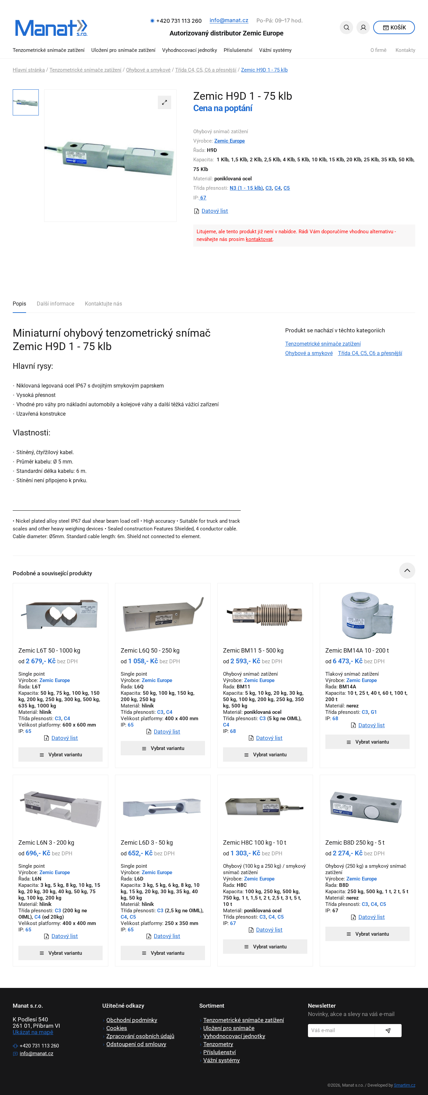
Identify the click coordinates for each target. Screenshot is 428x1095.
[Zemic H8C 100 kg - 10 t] (265, 806)
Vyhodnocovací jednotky (189, 50)
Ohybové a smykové (148, 70)
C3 (268, 188)
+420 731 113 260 (39, 1046)
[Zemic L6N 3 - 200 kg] (60, 806)
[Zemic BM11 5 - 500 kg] (265, 615)
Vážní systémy (275, 50)
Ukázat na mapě (33, 1032)
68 (232, 731)
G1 (374, 712)
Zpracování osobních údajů (140, 1036)
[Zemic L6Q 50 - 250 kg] (163, 615)
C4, (272, 917)
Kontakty (405, 50)
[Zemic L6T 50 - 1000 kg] (60, 615)
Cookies (116, 1028)
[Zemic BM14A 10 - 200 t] (367, 615)
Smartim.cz (404, 1085)
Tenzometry (218, 1044)
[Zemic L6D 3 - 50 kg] (163, 806)
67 (202, 198)
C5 (287, 188)
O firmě (378, 50)
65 (27, 731)
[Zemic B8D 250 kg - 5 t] (367, 806)
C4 (278, 188)
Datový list (215, 211)
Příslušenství (238, 50)
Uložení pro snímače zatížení (123, 50)
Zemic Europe (259, 680)
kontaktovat (259, 239)
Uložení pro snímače (228, 1028)
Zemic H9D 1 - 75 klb (264, 70)
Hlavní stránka (29, 70)
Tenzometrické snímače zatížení (49, 50)
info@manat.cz (229, 20)
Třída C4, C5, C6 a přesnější (205, 70)
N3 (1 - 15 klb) (246, 188)
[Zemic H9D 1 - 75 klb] (110, 156)
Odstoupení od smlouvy (136, 1044)
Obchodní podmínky (131, 1020)
